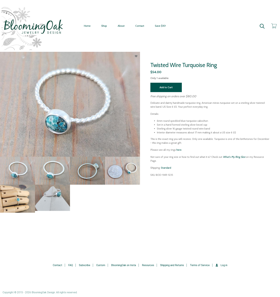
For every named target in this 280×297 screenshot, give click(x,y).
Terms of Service (200, 265)
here (178, 149)
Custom (100, 265)
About (121, 25)
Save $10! (160, 25)
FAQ (70, 265)
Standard (166, 167)
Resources (148, 265)
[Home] (36, 26)
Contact (139, 25)
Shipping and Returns (172, 265)
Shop (104, 25)
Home (87, 25)
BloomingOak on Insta (123, 265)
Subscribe (84, 265)
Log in (224, 265)
